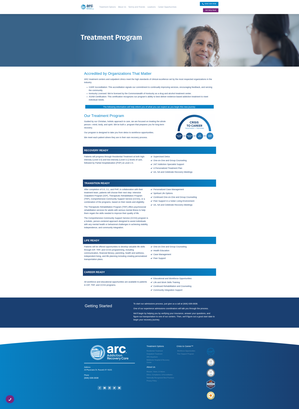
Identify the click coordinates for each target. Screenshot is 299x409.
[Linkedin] (109, 388)
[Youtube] (105, 388)
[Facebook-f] (100, 388)
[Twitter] (114, 388)
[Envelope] (119, 388)
